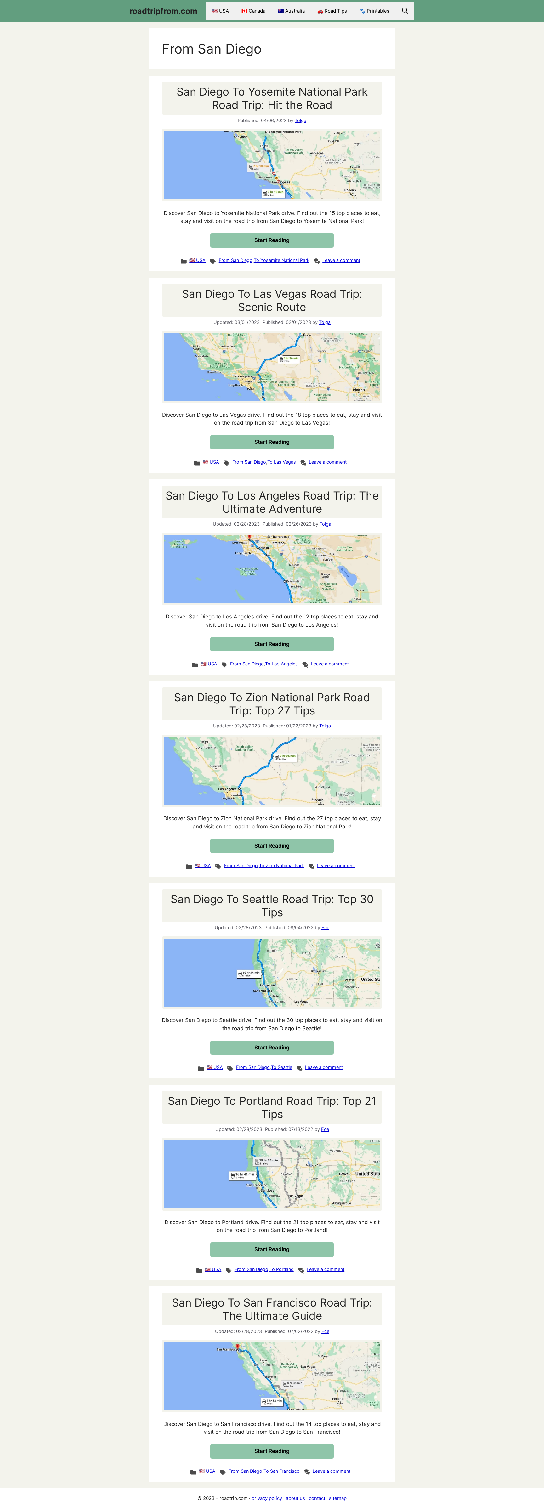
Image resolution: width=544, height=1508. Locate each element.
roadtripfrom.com (163, 11)
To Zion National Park (281, 865)
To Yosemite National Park (281, 260)
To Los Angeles (281, 663)
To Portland (281, 1269)
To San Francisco (282, 1471)
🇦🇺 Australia (291, 11)
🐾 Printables (374, 11)
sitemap (338, 1498)
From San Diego (235, 260)
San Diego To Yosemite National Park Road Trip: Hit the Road (272, 98)
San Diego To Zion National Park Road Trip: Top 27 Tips (272, 704)
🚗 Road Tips (332, 11)
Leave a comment (341, 260)
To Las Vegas (281, 462)
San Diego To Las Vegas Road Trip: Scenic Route (272, 300)
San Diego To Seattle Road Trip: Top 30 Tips (272, 905)
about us (295, 1498)
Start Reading (272, 240)
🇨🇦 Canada (253, 11)
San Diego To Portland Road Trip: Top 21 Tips (272, 1107)
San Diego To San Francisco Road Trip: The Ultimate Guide (272, 1309)
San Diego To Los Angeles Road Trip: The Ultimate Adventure (272, 502)
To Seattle (281, 1067)
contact (317, 1498)
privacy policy (267, 1498)
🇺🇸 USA (220, 11)
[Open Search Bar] (405, 11)
